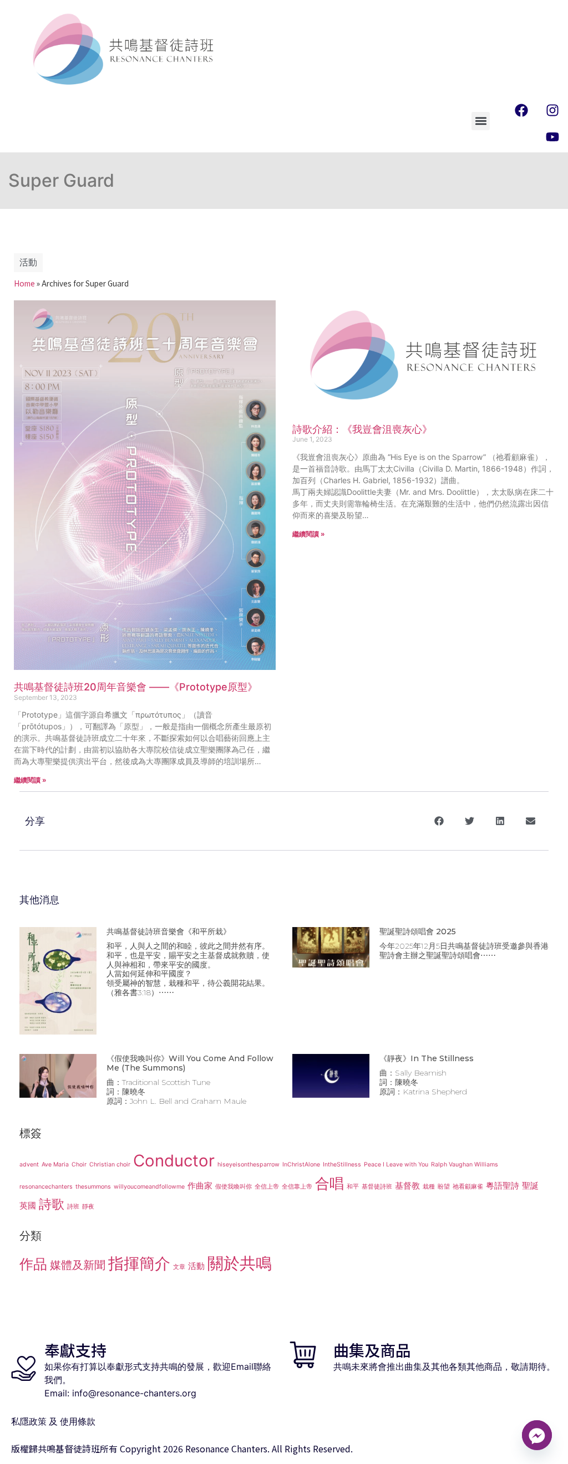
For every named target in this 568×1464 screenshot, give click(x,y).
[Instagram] (552, 110)
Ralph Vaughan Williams (464, 1164)
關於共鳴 (239, 1263)
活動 (28, 262)
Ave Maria (55, 1164)
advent (29, 1164)
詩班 (73, 1206)
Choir (79, 1164)
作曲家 (199, 1185)
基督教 (407, 1185)
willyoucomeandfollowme (149, 1186)
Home (24, 283)
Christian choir (109, 1164)
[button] (480, 121)
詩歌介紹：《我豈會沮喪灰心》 (362, 429)
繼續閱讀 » (30, 780)
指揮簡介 (139, 1263)
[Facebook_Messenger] (537, 1435)
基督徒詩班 (377, 1186)
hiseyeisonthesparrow (248, 1164)
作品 (33, 1264)
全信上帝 (267, 1186)
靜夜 (88, 1206)
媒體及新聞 (77, 1265)
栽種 (429, 1186)
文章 (179, 1267)
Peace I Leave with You (396, 1164)
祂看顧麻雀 (468, 1186)
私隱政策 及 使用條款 (53, 1421)
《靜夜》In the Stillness (426, 1058)
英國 (27, 1205)
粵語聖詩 (502, 1185)
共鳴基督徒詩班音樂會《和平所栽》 (168, 931)
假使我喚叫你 (233, 1186)
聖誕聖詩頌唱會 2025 (417, 931)
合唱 (329, 1183)
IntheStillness (342, 1164)
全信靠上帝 (297, 1186)
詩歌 (51, 1203)
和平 (353, 1186)
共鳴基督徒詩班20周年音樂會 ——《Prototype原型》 (135, 687)
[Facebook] (521, 110)
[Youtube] (552, 137)
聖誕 (530, 1185)
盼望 (444, 1186)
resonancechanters (46, 1186)
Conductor (174, 1160)
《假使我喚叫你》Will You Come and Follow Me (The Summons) (189, 1063)
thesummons (93, 1186)
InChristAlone (301, 1164)
